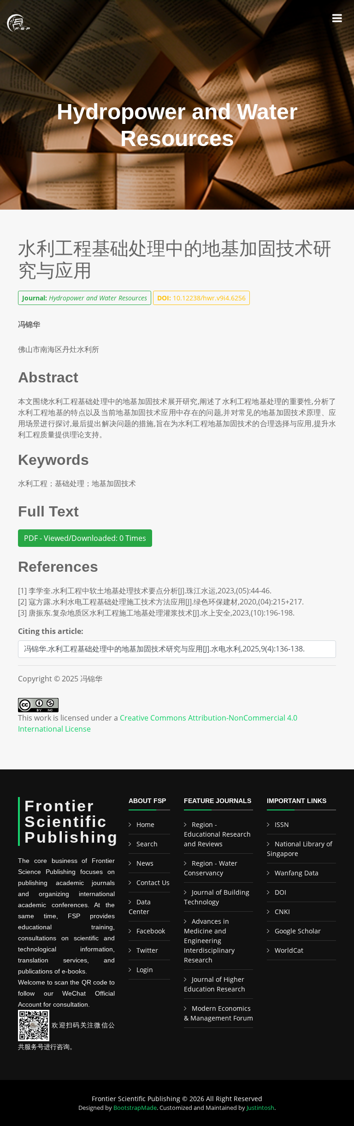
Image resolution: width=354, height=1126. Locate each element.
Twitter (147, 950)
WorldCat (289, 950)
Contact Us (153, 882)
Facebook (150, 931)
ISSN (282, 824)
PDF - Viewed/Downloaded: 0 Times (85, 538)
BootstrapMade (135, 1107)
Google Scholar (298, 931)
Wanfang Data (297, 872)
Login (144, 969)
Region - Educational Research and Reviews (217, 834)
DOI (280, 892)
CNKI (282, 911)
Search (147, 843)
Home (145, 824)
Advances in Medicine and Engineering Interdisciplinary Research (209, 940)
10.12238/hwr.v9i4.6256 (201, 297)
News (144, 863)
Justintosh (260, 1107)
